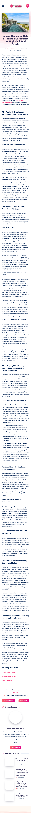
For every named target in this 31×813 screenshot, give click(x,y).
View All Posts (15, 747)
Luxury (16, 690)
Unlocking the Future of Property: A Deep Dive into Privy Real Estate (22, 795)
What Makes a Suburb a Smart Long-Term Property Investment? (22, 760)
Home (21, 690)
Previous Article (8, 700)
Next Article (23, 700)
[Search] (27, 6)
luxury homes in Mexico (9, 676)
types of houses (7, 680)
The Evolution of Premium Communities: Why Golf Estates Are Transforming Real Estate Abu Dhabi (22, 772)
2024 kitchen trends (8, 672)
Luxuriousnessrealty (15, 728)
